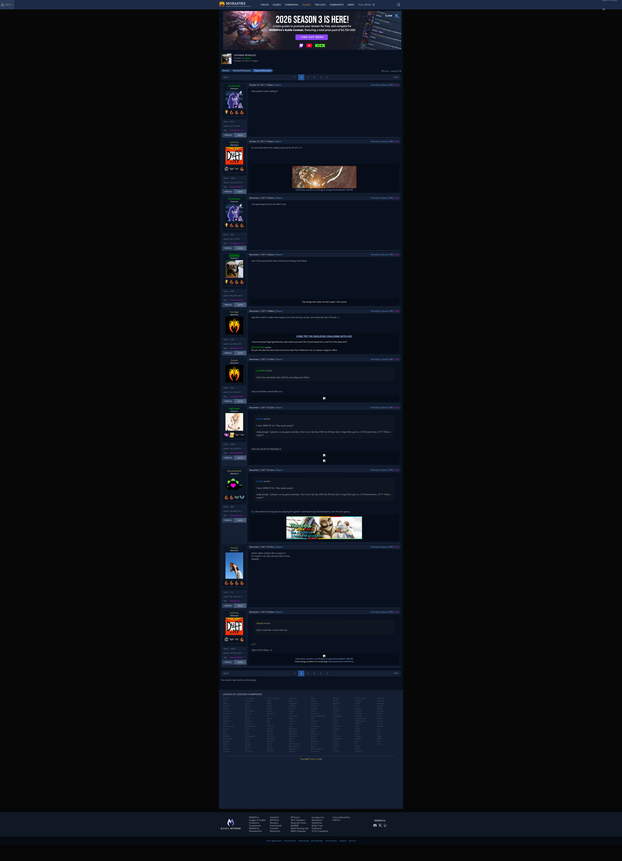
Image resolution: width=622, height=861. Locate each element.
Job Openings (317, 840)
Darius (248, 706)
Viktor (357, 749)
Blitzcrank (227, 738)
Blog (240, 135)
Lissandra (293, 716)
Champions (291, 4)
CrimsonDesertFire (341, 817)
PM (391, 85)
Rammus (315, 741)
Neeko (314, 706)
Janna (269, 711)
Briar (225, 746)
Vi (356, 744)
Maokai (292, 733)
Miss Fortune (295, 744)
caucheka (246, 58)
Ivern (269, 708)
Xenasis (234, 360)
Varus (357, 731)
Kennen (270, 749)
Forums (225, 70)
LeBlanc (292, 706)
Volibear (380, 698)
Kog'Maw (293, 703)
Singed (336, 728)
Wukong (380, 703)
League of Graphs (257, 820)
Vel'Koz (358, 738)
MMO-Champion (298, 831)
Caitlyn (226, 749)
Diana (247, 708)
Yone (379, 716)
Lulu (291, 723)
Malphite (293, 728)
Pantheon (315, 726)
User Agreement (274, 840)
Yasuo (379, 713)
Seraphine (337, 716)
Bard (225, 733)
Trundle (358, 716)
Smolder (337, 738)
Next (396, 77)
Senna (336, 713)
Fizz (246, 731)
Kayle (269, 744)
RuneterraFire (255, 831)
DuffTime (234, 142)
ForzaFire (274, 828)
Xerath (380, 708)
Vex (356, 741)
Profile (228, 135)
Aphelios (227, 721)
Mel (290, 738)
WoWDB (295, 825)
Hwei (269, 701)
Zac (378, 728)
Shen (335, 723)
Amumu (226, 713)
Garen (248, 738)
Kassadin (271, 738)
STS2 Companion (320, 831)
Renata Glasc (317, 749)
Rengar (336, 698)
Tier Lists (320, 4)
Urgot (357, 728)
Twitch (358, 723)
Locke (291, 718)
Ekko (247, 716)
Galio (247, 733)
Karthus (270, 736)
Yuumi (380, 723)
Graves (248, 746)
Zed (378, 731)
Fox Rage (234, 311)
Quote (384, 85)
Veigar (358, 736)
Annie (225, 718)
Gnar (247, 741)
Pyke (313, 731)
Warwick (381, 701)
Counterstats (255, 825)
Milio (291, 741)
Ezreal (248, 723)
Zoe (378, 741)
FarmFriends (276, 825)
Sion (335, 731)
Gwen (247, 749)
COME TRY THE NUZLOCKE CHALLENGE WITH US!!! (324, 336)
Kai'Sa (270, 728)
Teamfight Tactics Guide (311, 759)
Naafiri (292, 751)
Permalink (375, 85)
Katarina (271, 741)
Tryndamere (360, 718)
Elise (247, 718)
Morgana (293, 749)
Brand (226, 741)
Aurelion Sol (228, 726)
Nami (313, 698)
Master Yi (293, 736)
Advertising (304, 840)
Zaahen (380, 726)
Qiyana (314, 733)
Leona (291, 711)
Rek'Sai (314, 744)
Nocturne (315, 713)
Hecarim (249, 751)
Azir (225, 731)
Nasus (314, 701)
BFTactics (295, 817)
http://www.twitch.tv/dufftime (341, 661)
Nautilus (314, 703)
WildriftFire (254, 828)
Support (342, 840)
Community (337, 4)
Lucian (292, 721)
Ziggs (379, 736)
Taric (357, 706)
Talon (357, 703)
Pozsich (234, 547)
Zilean (379, 738)
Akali (225, 703)
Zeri (378, 733)
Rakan (314, 738)
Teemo (358, 708)
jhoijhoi (260, 418)
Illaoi (269, 703)
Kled (291, 701)
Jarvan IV (271, 713)
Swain (335, 746)
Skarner (336, 736)
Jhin (268, 721)
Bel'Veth (226, 736)
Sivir (335, 733)
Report (278, 85)
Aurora (226, 728)
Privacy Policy (290, 840)
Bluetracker (317, 820)
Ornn (313, 723)
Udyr (357, 726)
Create (265, 4)
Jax (268, 716)
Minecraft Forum (298, 823)
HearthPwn (317, 823)
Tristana (359, 713)
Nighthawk (234, 408)
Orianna (314, 721)
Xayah (379, 706)
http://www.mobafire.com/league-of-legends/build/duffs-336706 (324, 189)
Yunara (380, 721)
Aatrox (226, 698)
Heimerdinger (273, 698)
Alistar (226, 708)
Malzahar (293, 731)
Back (226, 77)
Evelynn (248, 721)
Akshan (226, 706)
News (351, 4)
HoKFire (336, 820)
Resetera (274, 823)
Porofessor (254, 823)
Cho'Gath (249, 701)
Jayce (269, 718)
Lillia (291, 713)
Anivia (226, 716)
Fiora (247, 728)
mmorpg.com (318, 817)
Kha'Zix (270, 751)
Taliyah (358, 701)
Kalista (270, 731)
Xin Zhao (381, 711)
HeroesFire (275, 831)
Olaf (313, 718)
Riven (335, 701)
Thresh (358, 711)
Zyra (379, 744)
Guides (277, 4)
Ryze (335, 706)
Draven (248, 713)
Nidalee (314, 708)
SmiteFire (274, 817)
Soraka (336, 744)
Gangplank (250, 736)
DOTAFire (274, 820)
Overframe (317, 828)
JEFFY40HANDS (258, 347)
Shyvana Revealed (262, 70)
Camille (226, 751)
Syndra (336, 751)
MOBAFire (254, 817)
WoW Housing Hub (299, 828)
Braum (226, 744)
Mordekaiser (294, 746)
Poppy (314, 728)
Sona (335, 741)
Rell (312, 746)
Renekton (315, 751)
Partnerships (331, 840)
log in (234, 680)
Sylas (335, 749)
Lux (290, 726)
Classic (306, 4)
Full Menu (365, 4)
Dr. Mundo (250, 711)
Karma (270, 733)
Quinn (313, 736)
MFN (8, 4)
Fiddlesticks (250, 726)
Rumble (336, 703)
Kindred (292, 698)
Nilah (313, 711)
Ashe (225, 723)
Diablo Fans (317, 825)
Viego (357, 746)
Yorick (379, 718)
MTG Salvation (298, 820)
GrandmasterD (234, 470)
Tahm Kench (360, 698)
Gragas (248, 744)
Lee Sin (292, 708)
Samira (336, 708)
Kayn (269, 746)
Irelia (269, 706)
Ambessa (227, 711)
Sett (335, 718)
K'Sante (270, 726)
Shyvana (337, 726)
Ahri (225, 701)
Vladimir (359, 751)
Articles (352, 840)
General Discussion (242, 70)
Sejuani (336, 711)
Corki (247, 703)
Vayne (358, 733)
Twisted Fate (360, 721)
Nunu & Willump (318, 716)
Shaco (336, 721)
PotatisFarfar (234, 85)
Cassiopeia (250, 698)
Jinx (268, 723)
